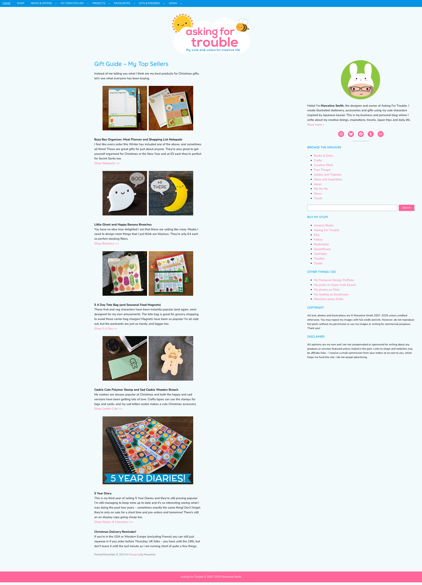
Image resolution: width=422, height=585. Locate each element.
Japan (318, 184)
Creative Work (323, 165)
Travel (318, 198)
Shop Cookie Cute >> (108, 409)
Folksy (318, 239)
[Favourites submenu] (134, 3)
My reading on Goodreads (331, 294)
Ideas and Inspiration (328, 179)
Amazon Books (324, 225)
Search (407, 208)
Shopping (134, 554)
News (318, 193)
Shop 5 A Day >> (105, 328)
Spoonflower (322, 249)
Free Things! (322, 170)
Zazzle (318, 263)
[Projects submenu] (109, 3)
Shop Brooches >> (106, 243)
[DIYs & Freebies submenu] (164, 3)
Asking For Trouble (326, 230)
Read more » (315, 125)
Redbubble (321, 244)
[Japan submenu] (181, 3)
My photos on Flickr (327, 290)
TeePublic (320, 254)
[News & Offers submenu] (56, 3)
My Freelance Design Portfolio (334, 280)
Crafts (318, 160)
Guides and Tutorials (328, 175)
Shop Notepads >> (107, 163)
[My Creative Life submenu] (88, 3)
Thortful (319, 259)
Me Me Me (321, 189)
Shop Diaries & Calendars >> (113, 522)
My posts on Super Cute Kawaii (335, 285)
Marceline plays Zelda (328, 299)
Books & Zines (323, 156)
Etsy (317, 235)
